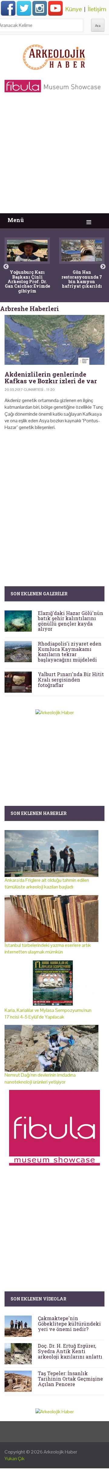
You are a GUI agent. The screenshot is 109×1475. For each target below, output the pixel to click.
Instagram (39, 8)
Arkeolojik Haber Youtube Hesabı (55, 8)
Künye (73, 9)
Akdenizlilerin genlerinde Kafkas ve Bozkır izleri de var (51, 377)
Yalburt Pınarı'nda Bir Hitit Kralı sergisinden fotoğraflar (71, 679)
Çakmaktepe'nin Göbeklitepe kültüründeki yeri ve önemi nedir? (69, 1323)
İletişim (97, 9)
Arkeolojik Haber (60, 1452)
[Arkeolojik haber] (54, 55)
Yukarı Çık (15, 1458)
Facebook (8, 8)
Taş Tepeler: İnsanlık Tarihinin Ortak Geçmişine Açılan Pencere (70, 1378)
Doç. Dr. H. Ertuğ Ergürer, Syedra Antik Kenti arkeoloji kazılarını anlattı (70, 1351)
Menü (16, 220)
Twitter (24, 8)
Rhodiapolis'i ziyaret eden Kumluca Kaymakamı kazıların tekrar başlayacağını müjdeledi (69, 651)
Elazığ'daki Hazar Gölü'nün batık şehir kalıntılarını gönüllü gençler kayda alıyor (70, 621)
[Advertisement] (54, 155)
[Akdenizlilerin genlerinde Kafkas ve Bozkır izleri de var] (54, 340)
